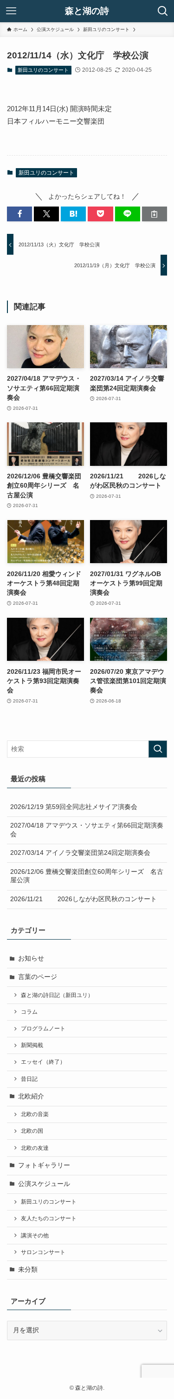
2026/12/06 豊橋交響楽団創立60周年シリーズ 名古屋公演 (86, 876)
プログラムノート (43, 1028)
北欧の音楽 (35, 1114)
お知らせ (31, 958)
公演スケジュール (44, 1183)
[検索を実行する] (157, 749)
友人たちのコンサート (49, 1218)
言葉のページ (37, 976)
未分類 (28, 1269)
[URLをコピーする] (154, 214)
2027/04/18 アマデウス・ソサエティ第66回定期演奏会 (86, 830)
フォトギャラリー (44, 1165)
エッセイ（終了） (43, 1062)
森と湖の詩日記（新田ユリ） (57, 995)
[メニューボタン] (11, 11)
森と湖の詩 (87, 11)
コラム (29, 1012)
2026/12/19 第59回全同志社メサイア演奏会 (73, 806)
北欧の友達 (35, 1148)
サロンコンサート (43, 1252)
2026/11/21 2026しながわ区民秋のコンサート (83, 899)
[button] (19, 214)
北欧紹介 (31, 1096)
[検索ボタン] (163, 11)
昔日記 (29, 1079)
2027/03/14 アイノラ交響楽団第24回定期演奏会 (80, 852)
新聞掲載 (32, 1045)
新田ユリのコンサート (43, 70)
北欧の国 (32, 1131)
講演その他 (35, 1235)
